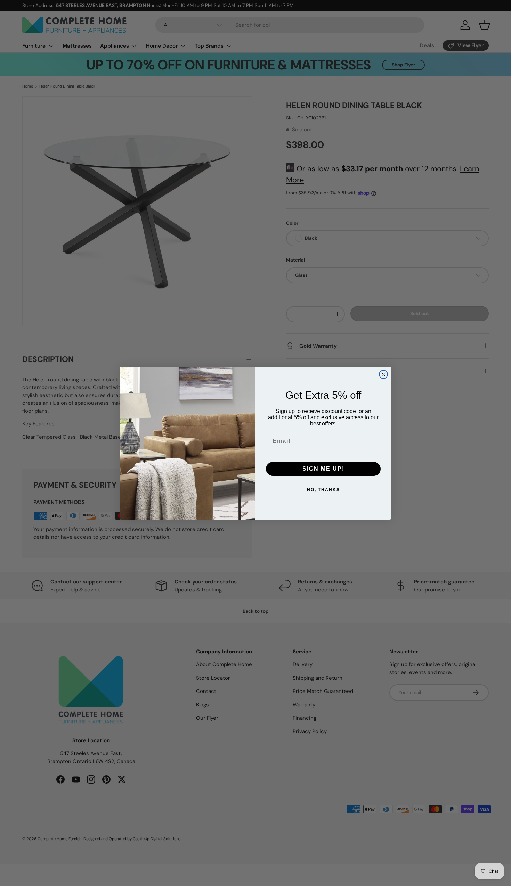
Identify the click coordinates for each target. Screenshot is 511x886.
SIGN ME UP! (323, 469)
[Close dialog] (383, 374)
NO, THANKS (323, 489)
